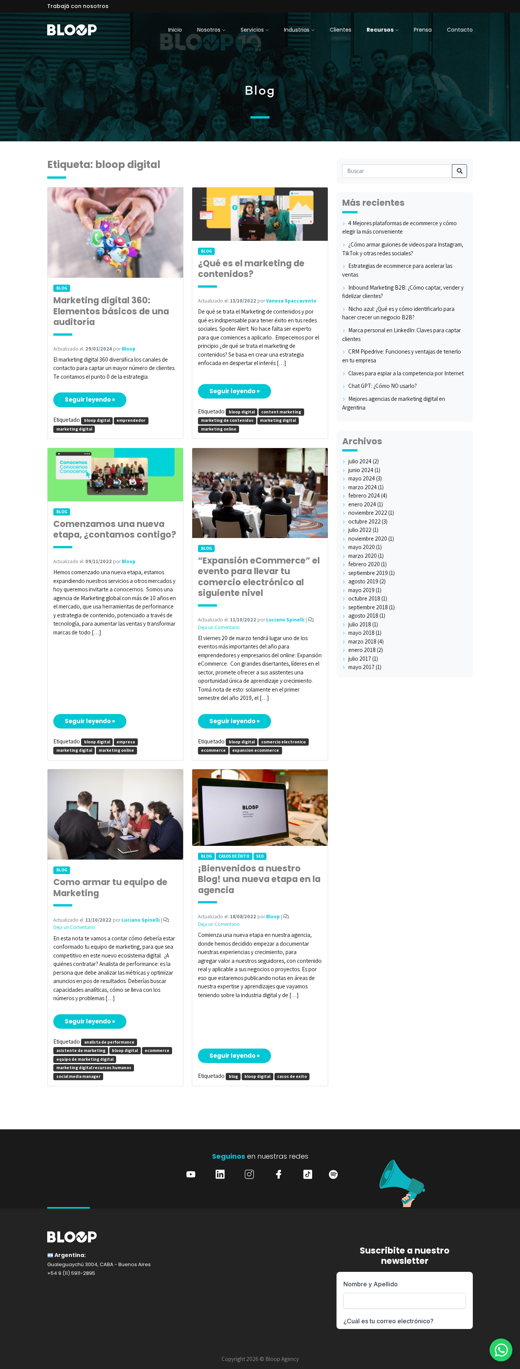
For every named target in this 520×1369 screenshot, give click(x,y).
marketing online (218, 429)
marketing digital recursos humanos (93, 1067)
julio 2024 (360, 461)
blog (233, 1076)
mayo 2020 (361, 547)
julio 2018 (359, 624)
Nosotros (208, 30)
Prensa (423, 30)
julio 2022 (360, 529)
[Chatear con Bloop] (501, 1350)
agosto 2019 (363, 581)
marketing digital (74, 429)
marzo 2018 (362, 641)
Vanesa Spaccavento (291, 301)
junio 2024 (360, 470)
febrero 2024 (364, 495)
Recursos (380, 30)
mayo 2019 (361, 590)
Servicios (252, 30)
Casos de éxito (234, 856)
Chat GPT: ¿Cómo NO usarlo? (382, 385)
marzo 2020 (362, 555)
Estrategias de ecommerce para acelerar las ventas (397, 270)
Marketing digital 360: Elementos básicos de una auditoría (111, 311)
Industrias (296, 30)
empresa (125, 742)
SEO (260, 856)
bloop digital (97, 420)
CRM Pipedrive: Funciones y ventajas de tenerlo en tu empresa (401, 356)
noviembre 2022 (367, 512)
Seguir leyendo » (90, 399)
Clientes (340, 30)
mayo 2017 (361, 667)
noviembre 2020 (367, 538)
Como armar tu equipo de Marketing (110, 888)
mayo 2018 (361, 632)
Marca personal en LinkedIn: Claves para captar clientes (401, 335)
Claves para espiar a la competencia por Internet (406, 373)
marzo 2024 (362, 487)
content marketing (281, 412)
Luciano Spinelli (285, 619)
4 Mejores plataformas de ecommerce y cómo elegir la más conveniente (399, 227)
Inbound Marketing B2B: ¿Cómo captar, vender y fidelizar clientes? (403, 292)
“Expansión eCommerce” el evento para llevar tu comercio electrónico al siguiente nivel (259, 577)
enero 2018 (362, 649)
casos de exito (292, 1076)
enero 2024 (362, 504)
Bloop (129, 349)
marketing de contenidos (227, 420)
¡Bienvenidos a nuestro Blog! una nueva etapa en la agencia (259, 879)
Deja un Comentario (219, 627)
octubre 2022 (364, 521)
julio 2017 (359, 658)
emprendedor (130, 420)
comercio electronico (283, 742)
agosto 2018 (363, 615)
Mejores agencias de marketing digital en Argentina (393, 403)
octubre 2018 (364, 598)
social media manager (78, 1076)
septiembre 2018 (368, 607)
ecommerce (213, 750)
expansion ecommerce (255, 750)
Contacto (460, 30)
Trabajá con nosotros (77, 6)
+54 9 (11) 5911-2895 (71, 1273)
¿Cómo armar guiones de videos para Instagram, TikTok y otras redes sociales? (402, 249)
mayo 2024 (361, 478)
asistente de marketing (80, 1050)
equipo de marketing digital (84, 1059)
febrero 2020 (364, 564)
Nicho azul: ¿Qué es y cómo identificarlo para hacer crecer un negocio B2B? (398, 313)
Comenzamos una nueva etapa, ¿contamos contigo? (114, 530)
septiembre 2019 (368, 572)
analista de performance (109, 1042)
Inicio (175, 30)
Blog (61, 288)
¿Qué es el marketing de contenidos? (251, 269)
